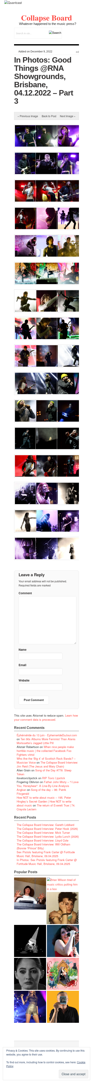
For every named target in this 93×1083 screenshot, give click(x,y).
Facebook (63, 40)
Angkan (21, 790)
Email (69, 40)
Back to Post (49, 116)
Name (22, 650)
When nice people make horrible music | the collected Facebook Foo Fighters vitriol (45, 751)
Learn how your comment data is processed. (46, 717)
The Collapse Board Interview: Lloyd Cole (42, 840)
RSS (75, 40)
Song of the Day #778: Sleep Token (44, 772)
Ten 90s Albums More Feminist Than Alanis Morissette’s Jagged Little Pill (46, 741)
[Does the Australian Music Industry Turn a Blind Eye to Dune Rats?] (30, 941)
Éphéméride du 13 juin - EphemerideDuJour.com (47, 735)
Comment (25, 593)
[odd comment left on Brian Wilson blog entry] (30, 893)
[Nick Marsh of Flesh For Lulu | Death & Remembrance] (62, 908)
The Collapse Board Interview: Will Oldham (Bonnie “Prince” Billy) (43, 846)
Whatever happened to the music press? (47, 24)
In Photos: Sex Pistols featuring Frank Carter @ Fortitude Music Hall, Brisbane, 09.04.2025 (47, 862)
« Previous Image (28, 116)
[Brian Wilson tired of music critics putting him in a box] (63, 884)
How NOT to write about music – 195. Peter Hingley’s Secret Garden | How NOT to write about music (44, 801)
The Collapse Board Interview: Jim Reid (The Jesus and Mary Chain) (47, 764)
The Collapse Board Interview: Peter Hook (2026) (47, 829)
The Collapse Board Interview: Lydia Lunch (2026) (48, 836)
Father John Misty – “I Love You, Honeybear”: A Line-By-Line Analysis (48, 784)
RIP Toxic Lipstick (53, 778)
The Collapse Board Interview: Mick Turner (43, 832)
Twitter (58, 40)
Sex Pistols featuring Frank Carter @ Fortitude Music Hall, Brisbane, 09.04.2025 (46, 854)
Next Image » (67, 116)
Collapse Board (46, 17)
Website (24, 680)
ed (77, 51)
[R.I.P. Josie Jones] (30, 974)
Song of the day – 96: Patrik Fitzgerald (41, 792)
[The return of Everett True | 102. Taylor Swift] (30, 1007)
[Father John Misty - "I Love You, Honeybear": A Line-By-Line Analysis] (63, 974)
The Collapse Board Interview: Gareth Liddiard (45, 825)
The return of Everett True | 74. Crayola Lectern (46, 807)
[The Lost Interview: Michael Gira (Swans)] (63, 1007)
